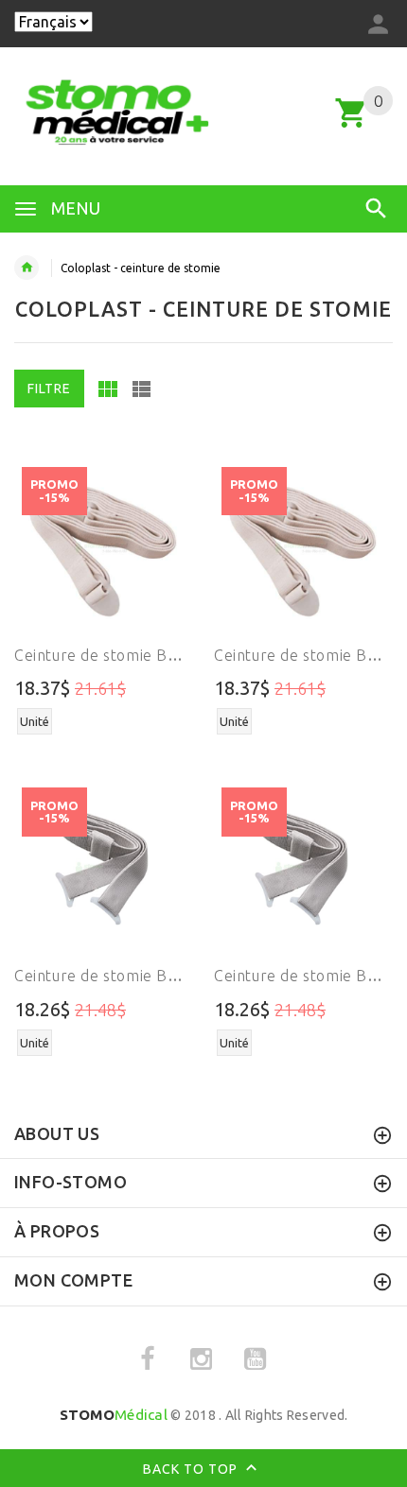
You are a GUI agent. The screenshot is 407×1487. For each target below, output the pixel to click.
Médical (114, 1415)
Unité (34, 721)
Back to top (192, 1468)
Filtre (49, 388)
